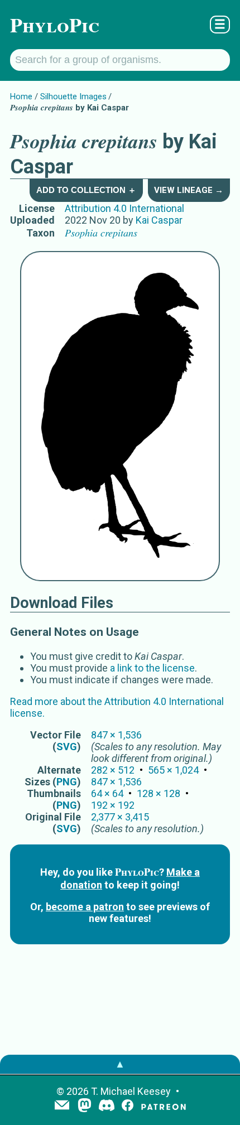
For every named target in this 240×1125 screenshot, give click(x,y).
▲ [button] (120, 1064)
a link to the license (152, 668)
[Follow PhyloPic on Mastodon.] (85, 1106)
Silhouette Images (73, 96)
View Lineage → (188, 190)
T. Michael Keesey (131, 1091)
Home (21, 96)
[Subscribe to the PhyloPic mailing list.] (62, 1106)
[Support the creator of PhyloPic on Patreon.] (163, 1106)
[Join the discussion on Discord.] (106, 1106)
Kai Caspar (159, 220)
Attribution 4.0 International (124, 208)
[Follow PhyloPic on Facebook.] (127, 1106)
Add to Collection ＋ (86, 190)
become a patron (85, 906)
